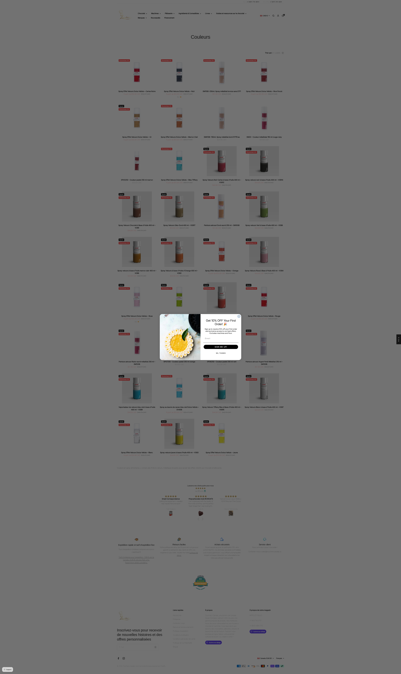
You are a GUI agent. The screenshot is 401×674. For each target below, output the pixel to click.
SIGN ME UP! (221, 347)
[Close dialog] (239, 316)
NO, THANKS (221, 353)
